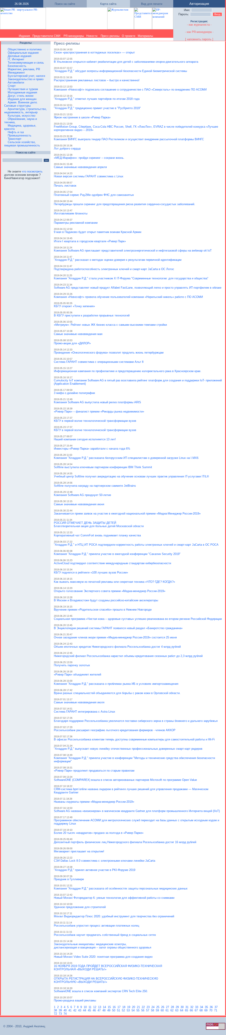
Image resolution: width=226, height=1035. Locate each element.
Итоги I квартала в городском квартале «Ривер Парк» (90, 241)
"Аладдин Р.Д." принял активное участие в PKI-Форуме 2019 (94, 870)
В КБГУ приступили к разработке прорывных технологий (92, 315)
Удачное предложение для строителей (80, 907)
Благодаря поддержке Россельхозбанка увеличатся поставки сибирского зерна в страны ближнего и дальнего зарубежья (136, 721)
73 (61, 1013)
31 (187, 1007)
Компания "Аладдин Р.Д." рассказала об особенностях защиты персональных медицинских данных (121, 888)
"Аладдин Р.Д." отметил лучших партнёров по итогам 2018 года (96, 98)
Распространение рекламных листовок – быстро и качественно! (96, 80)
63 (177, 1010)
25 (158, 1007)
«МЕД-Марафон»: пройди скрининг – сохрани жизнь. (89, 157)
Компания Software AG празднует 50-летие (82, 495)
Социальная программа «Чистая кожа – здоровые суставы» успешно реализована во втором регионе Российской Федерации (138, 619)
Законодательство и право (25, 79)
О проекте (128, 36)
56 (143, 1010)
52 (124, 1010)
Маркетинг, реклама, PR (24, 69)
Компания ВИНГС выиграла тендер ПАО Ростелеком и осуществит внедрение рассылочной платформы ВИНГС (129, 139)
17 (119, 1007)
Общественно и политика (24, 49)
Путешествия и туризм (23, 89)
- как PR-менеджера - (199, 32)
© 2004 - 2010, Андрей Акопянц (23, 1026)
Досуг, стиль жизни (20, 95)
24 (153, 1007)
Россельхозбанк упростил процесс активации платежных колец (96, 925)
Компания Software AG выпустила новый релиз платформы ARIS (97, 402)
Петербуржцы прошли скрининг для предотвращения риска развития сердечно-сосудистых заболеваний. (124, 204)
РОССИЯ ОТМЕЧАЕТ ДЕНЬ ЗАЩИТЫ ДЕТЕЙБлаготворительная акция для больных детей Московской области (99, 524)
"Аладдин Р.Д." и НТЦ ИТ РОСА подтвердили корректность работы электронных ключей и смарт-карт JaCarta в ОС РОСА (136, 544)
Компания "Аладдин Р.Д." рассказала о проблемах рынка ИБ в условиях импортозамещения (116, 683)
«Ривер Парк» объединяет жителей (77, 674)
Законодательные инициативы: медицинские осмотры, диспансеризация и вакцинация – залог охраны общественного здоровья (102, 945)
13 (100, 1007)
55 (138, 1010)
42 (75, 1010)
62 (172, 1010)
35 (207, 1007)
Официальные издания (23, 52)
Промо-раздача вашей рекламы (75, 1000)
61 (168, 1010)
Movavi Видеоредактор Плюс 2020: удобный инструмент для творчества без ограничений (114, 916)
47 (100, 1010)
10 (86, 1007)
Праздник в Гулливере (69, 879)
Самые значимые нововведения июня (79, 504)
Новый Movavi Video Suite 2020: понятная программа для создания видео (103, 956)
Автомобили (16, 82)
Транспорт (14, 138)
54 (134, 1010)
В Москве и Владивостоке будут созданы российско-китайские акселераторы (106, 600)
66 (192, 1010)
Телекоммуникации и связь (26, 62)
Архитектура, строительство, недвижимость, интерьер (25, 110)
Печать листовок (65, 185)
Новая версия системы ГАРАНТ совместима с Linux (88, 176)
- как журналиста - (199, 24)
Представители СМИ (46, 36)
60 (163, 1010)
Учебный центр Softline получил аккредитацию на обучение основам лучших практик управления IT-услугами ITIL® (131, 476)
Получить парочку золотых (72, 665)
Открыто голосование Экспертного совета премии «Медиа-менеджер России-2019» (109, 591)
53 (129, 1010)
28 (173, 1007)
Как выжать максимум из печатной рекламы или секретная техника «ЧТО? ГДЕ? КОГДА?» (114, 581)
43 (80, 1010)
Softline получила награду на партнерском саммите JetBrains (95, 485)
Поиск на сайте (65, 4)
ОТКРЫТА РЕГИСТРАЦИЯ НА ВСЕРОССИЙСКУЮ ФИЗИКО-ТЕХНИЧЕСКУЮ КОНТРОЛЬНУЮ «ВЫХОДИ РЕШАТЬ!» (106, 980)
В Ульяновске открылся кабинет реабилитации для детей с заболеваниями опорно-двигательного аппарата (126, 61)
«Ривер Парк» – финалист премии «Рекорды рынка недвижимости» (99, 411)
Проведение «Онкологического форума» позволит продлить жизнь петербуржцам (109, 352)
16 (115, 1007)
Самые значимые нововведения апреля (80, 167)
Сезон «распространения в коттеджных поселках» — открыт (94, 52)
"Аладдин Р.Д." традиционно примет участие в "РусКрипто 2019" (97, 108)
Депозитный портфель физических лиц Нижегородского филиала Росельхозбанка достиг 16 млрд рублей (125, 842)
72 (56, 1013)
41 (70, 1010)
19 (129, 1007)
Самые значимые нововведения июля (79, 702)
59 (158, 1010)
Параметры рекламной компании (76, 222)
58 (153, 1010)
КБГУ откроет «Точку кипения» (74, 306)
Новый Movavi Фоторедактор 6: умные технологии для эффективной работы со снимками (114, 897)
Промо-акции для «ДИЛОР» (72, 343)
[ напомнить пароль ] (199, 39)
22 (144, 1007)
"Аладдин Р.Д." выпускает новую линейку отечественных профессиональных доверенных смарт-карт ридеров (128, 748)
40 (66, 1010)
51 (119, 1010)
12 (95, 1007)
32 (192, 1007)
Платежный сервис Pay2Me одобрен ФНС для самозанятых (94, 195)
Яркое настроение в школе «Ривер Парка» (82, 117)
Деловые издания (19, 56)
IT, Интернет (16, 59)
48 (104, 1010)
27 (168, 1007)
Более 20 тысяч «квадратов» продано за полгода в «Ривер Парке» (98, 832)
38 (56, 1010)
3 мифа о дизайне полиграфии (74, 393)
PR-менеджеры (74, 36)
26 (163, 1007)
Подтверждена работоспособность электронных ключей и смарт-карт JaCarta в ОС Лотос (114, 269)
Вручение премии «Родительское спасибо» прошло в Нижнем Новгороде (103, 609)
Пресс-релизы (110, 36)
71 (216, 1010)
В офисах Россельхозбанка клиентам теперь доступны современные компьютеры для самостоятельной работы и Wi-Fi (134, 739)
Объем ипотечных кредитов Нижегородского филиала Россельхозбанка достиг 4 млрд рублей (117, 646)
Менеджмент (16, 72)
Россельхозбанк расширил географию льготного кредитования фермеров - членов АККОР (114, 730)
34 (202, 1007)
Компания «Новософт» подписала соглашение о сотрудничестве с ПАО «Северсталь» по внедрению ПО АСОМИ (130, 89)
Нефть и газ (16, 132)
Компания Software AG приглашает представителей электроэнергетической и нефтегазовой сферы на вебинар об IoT (133, 250)
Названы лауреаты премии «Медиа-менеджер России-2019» (94, 801)
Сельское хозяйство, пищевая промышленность (22, 143)
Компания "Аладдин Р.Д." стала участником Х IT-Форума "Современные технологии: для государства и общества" (131, 278)
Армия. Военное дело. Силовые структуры (21, 104)
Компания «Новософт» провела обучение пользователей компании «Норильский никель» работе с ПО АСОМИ (128, 297)
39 (61, 1010)
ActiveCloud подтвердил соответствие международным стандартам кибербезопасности (112, 563)
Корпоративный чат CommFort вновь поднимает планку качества (97, 535)
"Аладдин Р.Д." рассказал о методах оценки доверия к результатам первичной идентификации (117, 259)
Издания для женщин (22, 99)
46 (95, 1010)
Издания (24, 36)
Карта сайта (108, 4)
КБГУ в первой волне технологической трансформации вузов (95, 420)
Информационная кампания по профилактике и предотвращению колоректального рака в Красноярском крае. (127, 371)
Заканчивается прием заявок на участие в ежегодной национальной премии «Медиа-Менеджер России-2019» (127, 513)
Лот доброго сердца (67, 148)
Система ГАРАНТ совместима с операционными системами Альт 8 (98, 361)
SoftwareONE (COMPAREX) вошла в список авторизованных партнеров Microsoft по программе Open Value (125, 779)
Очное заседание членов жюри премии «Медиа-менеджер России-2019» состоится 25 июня (115, 637)
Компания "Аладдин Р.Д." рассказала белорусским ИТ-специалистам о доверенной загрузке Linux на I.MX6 (126, 458)
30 (183, 1007)
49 (109, 1010)
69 (206, 1010)
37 (216, 1007)
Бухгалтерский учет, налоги (26, 76)
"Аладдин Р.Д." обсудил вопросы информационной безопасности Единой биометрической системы (120, 71)
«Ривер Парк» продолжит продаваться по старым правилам (94, 770)
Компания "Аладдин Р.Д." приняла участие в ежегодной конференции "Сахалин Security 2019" (117, 554)
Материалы (145, 36)
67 (197, 1010)
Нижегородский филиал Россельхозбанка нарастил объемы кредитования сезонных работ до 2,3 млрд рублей (128, 656)
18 (124, 1007)
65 (187, 1010)
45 (90, 1010)
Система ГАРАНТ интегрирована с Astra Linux (84, 711)
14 (105, 1007)
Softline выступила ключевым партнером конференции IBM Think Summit (103, 467)
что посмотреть (32, 171)
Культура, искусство (21, 115)
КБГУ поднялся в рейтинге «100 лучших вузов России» (91, 572)
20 (134, 1007)
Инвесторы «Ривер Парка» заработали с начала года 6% (92, 448)
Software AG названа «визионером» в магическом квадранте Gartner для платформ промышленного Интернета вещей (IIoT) (137, 811)
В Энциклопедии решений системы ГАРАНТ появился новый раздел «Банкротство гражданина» (118, 628)
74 (66, 1013)
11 (90, 1007)
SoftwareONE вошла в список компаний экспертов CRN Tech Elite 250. (101, 991)
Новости (91, 36)
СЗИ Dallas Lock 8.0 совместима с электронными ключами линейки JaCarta (104, 860)
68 (201, 1010)
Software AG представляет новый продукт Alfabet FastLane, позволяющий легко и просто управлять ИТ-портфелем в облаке (137, 287)
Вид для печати (151, 4)
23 (149, 1007)
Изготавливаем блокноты (70, 213)
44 (85, 1010)
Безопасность (17, 66)
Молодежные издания (22, 92)
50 (114, 1010)
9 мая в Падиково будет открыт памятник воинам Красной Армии (97, 232)
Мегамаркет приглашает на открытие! (79, 851)
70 (211, 1010)
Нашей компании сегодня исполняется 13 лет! (85, 439)
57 (148, 1010)
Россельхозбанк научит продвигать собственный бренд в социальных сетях (105, 935)
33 (197, 1007)
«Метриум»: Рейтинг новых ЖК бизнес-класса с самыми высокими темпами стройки (110, 324)
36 (212, 1007)
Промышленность (19, 135)
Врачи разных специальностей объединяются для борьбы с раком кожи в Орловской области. (117, 693)
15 (110, 1007)
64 (182, 1010)
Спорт (12, 85)
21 (139, 1007)
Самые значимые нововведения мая (78, 334)
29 (178, 1007)
